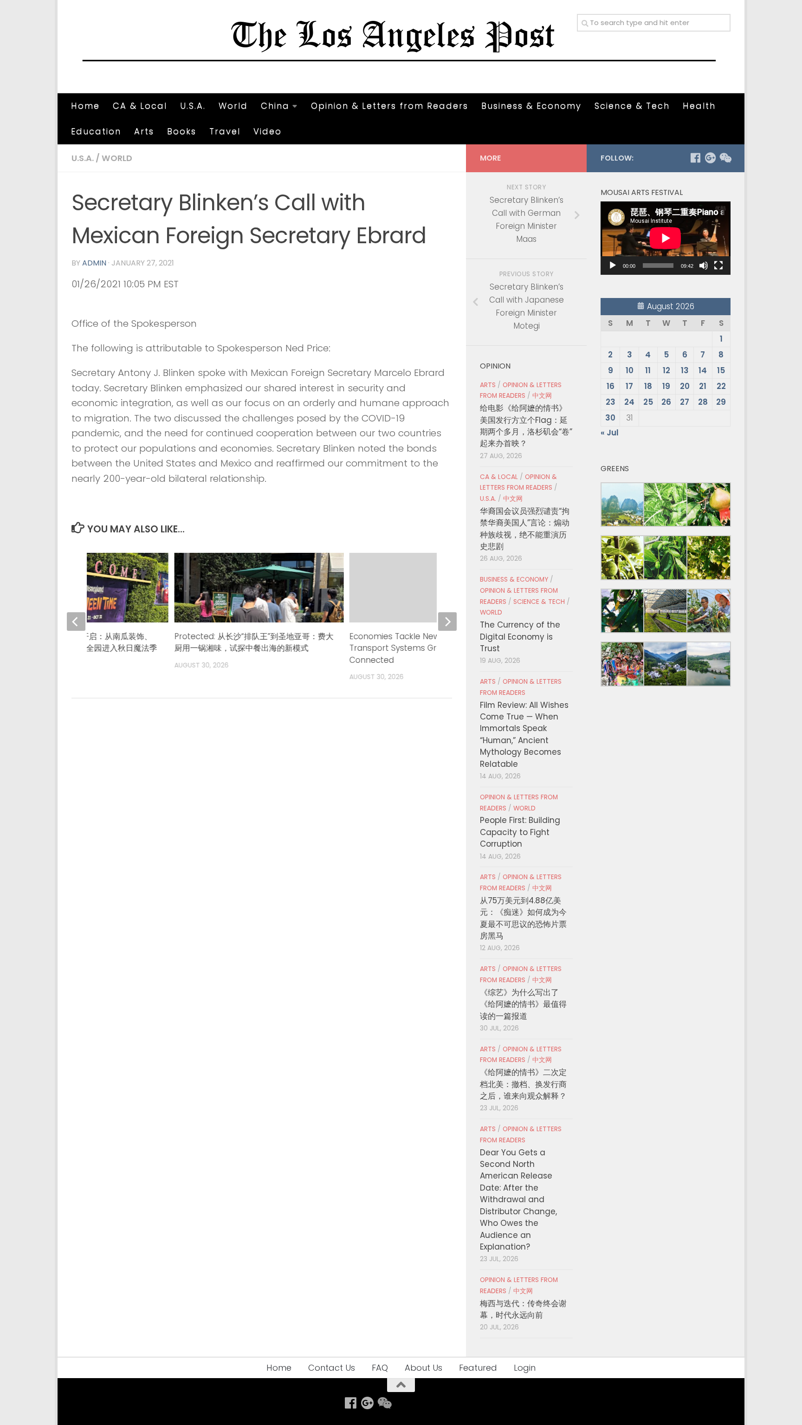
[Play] (612, 265)
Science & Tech (632, 105)
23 (610, 402)
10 (630, 370)
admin (94, 263)
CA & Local (140, 105)
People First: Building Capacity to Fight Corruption (520, 832)
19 (666, 386)
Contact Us (331, 1367)
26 (666, 402)
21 (702, 386)
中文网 (542, 395)
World (233, 105)
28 (703, 402)
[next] (447, 621)
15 (721, 370)
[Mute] (703, 265)
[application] (666, 238)
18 (648, 386)
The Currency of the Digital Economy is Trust (520, 636)
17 (629, 386)
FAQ (380, 1367)
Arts (144, 131)
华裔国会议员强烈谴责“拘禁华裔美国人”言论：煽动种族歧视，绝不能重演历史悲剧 (524, 528)
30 (610, 417)
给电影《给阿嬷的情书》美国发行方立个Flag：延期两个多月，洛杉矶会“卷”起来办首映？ (526, 425)
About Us (423, 1367)
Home (85, 105)
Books (181, 131)
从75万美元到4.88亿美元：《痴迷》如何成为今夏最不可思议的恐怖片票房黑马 (523, 918)
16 (610, 386)
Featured (478, 1367)
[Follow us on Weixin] (725, 157)
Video (267, 131)
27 (684, 402)
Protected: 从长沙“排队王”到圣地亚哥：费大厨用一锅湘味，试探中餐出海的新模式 (253, 642)
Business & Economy (531, 105)
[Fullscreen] (718, 265)
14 (703, 370)
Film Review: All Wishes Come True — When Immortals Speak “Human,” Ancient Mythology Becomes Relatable (524, 735)
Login (525, 1367)
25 (648, 402)
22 (721, 386)
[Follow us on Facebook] (695, 157)
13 (685, 370)
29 (721, 402)
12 (666, 370)
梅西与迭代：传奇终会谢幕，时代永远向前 (523, 1309)
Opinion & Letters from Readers (389, 105)
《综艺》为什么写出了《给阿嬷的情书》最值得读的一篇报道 (523, 1004)
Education (96, 131)
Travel (224, 131)
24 (629, 402)
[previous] (76, 621)
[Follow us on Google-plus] (710, 157)
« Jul (610, 432)
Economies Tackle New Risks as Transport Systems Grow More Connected (410, 648)
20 (685, 386)
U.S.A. (193, 105)
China (275, 105)
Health (699, 105)
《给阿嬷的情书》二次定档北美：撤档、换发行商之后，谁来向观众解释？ (523, 1084)
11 (648, 370)
